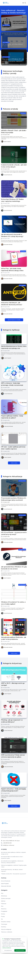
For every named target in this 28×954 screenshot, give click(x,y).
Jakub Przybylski (7, 358)
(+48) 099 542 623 (7, 843)
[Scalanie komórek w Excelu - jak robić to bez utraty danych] (14, 154)
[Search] (25, 3)
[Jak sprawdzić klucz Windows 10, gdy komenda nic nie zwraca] (14, 556)
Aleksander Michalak (8, 426)
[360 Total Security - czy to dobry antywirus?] (14, 40)
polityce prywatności (6, 947)
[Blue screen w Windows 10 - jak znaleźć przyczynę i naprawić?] (14, 57)
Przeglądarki (4, 911)
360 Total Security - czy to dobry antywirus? (12, 44)
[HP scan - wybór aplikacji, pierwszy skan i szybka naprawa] (14, 438)
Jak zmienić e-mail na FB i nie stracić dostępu (12, 27)
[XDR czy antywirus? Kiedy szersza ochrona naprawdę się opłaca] (14, 744)
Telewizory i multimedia (6, 932)
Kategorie (4, 890)
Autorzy (3, 878)
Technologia (4, 924)
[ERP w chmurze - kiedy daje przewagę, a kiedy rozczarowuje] (14, 372)
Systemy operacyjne (5, 898)
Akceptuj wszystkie (20, 950)
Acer (2, 893)
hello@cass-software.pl (8, 845)
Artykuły (4, 849)
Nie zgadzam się (8, 950)
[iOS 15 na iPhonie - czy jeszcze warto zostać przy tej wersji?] (14, 522)
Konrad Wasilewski (8, 393)
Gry (2, 919)
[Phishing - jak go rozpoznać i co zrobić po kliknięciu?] (14, 709)
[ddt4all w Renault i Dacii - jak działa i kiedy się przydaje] (14, 120)
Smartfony (3, 926)
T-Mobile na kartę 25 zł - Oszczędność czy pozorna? (13, 873)
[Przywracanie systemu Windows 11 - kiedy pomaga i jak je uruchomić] (14, 487)
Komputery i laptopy (5, 921)
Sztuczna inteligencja (6, 929)
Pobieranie (3, 903)
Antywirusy (3, 908)
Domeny (3, 914)
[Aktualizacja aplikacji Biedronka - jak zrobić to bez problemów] (14, 626)
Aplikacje (3, 901)
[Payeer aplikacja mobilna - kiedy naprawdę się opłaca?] (14, 406)
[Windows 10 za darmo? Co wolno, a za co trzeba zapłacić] (14, 591)
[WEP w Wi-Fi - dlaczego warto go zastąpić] (14, 674)
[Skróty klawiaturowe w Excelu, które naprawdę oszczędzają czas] (14, 338)
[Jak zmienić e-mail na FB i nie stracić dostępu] (14, 23)
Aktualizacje (4, 896)
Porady (3, 916)
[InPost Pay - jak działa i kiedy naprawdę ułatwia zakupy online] (14, 258)
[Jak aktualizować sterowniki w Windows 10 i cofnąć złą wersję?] (14, 224)
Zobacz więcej (14, 462)
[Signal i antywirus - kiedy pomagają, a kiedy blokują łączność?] (14, 779)
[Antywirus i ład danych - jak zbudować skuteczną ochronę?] (14, 292)
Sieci (2, 906)
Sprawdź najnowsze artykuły (14, 319)
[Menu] (23, 2)
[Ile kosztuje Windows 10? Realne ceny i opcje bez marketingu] (14, 188)
